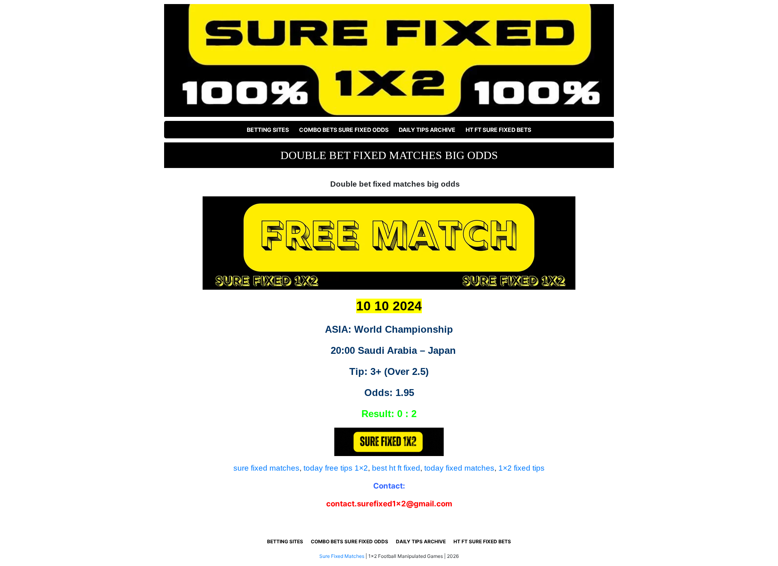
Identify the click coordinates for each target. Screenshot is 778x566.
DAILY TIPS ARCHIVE (427, 129)
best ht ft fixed (396, 468)
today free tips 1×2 (336, 468)
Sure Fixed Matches (341, 556)
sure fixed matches (266, 468)
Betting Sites (268, 129)
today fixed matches (459, 468)
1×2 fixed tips (521, 468)
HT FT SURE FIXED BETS (498, 129)
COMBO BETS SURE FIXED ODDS (344, 129)
